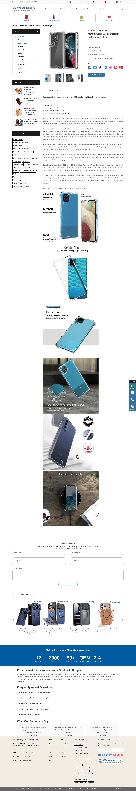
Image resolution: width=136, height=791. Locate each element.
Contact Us (96, 75)
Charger (20, 68)
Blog (50, 760)
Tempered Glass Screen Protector (83, 788)
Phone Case (21, 36)
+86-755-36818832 (20, 749)
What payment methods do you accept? (35, 698)
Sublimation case (18, 164)
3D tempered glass (18, 177)
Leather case (17, 161)
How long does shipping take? (31, 703)
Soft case (27, 164)
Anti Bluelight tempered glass (21, 186)
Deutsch (98, 2)
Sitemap (57, 788)
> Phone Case (34, 26)
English (74, 2)
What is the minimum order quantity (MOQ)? (36, 692)
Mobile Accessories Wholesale (113, 788)
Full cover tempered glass (28, 173)
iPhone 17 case (17, 145)
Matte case (34, 158)
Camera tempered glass (20, 180)
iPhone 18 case (17, 139)
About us (62, 9)
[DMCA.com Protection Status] (33, 2)
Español (109, 2)
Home (47, 9)
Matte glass (91, 782)
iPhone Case (22, 40)
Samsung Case (22, 43)
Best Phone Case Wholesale (67, 788)
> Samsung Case (48, 26)
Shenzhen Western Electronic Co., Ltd (34, 788)
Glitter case (26, 158)
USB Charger (95, 788)
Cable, (101, 788)
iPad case (16, 173)
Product (54, 9)
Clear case (35, 164)
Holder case (16, 155)
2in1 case (35, 170)
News (78, 9)
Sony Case (21, 56)
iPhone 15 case (28, 152)
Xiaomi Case (21, 46)
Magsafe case (26, 155)
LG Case (20, 53)
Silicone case (17, 158)
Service (71, 9)
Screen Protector (22, 64)
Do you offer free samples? (30, 714)
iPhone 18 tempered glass (20, 142)
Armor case (16, 167)
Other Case (21, 59)
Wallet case (26, 161)
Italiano (121, 2)
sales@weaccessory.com (23, 756)
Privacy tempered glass (20, 183)
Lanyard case (26, 167)
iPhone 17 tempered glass (20, 148)
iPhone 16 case (17, 152)
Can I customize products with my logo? (35, 709)
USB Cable (21, 72)
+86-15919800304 (28, 752)
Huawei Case (22, 49)
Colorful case (27, 170)
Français (86, 2)
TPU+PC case (17, 170)
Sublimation (78, 768)
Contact (85, 9)
